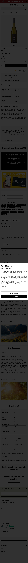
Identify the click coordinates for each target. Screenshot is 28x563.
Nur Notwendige (14, 293)
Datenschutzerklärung (6, 283)
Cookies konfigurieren (14, 290)
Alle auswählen (14, 296)
